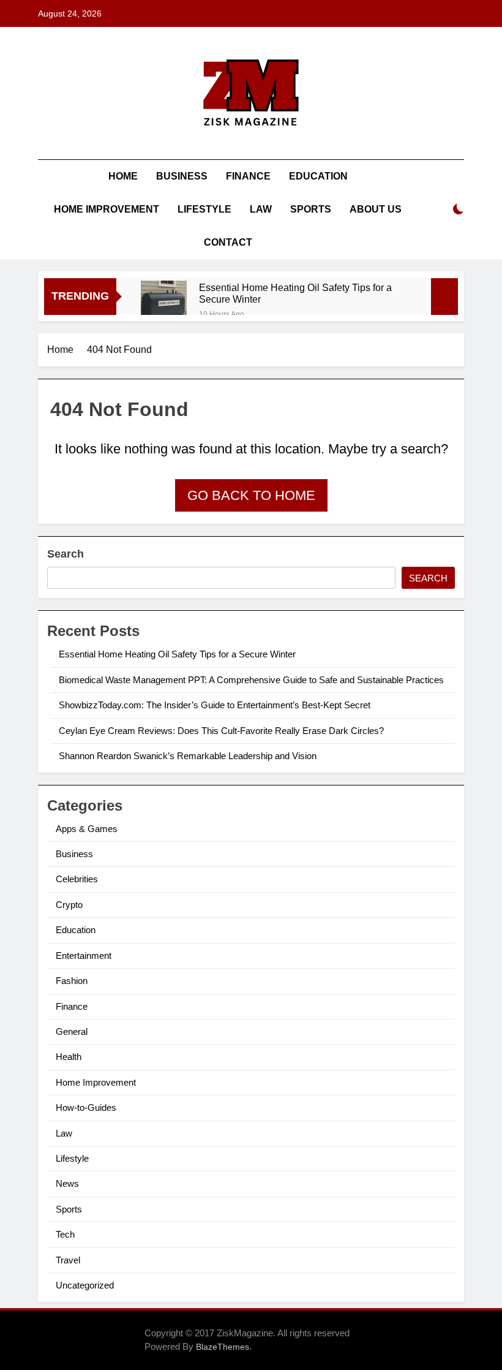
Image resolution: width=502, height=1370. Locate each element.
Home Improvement (106, 209)
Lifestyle (204, 209)
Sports (310, 209)
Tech (65, 1234)
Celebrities (77, 879)
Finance (248, 176)
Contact (228, 242)
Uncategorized (85, 1285)
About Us (376, 209)
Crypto (69, 904)
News (67, 1183)
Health (68, 1056)
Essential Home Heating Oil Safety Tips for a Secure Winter (295, 293)
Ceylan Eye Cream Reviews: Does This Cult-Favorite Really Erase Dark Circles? (221, 730)
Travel (68, 1260)
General (72, 1031)
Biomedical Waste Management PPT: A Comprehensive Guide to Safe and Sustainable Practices (251, 680)
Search (65, 554)
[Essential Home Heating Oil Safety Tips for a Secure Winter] (164, 304)
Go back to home (251, 495)
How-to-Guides (86, 1107)
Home (123, 176)
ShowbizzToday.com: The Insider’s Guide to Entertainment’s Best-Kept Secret (214, 705)
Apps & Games (87, 828)
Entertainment (83, 955)
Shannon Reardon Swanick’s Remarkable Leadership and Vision (188, 756)
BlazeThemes (222, 1347)
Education (318, 176)
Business (182, 176)
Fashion (72, 980)
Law (261, 209)
